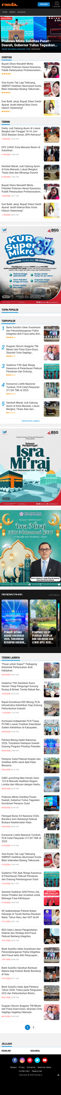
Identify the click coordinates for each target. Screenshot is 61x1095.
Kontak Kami (24, 1071)
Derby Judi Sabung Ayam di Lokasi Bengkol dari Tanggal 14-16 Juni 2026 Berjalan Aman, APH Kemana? (21, 131)
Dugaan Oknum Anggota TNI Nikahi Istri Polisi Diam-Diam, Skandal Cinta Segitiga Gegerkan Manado (22, 349)
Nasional (21, 12)
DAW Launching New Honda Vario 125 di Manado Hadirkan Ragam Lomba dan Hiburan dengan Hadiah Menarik (21, 781)
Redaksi (13, 1067)
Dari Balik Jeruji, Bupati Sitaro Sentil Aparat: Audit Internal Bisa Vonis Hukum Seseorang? (21, 105)
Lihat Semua (54, 595)
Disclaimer (31, 1067)
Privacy (22, 1067)
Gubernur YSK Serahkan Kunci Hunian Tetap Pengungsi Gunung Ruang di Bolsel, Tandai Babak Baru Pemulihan (21, 686)
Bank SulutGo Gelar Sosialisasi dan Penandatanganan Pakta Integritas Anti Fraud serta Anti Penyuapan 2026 (23, 331)
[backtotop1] (58, 1075)
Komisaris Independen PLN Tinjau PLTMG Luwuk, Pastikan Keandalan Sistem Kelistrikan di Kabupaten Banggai (21, 724)
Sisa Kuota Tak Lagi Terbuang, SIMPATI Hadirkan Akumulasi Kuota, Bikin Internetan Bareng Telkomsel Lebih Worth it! (22, 86)
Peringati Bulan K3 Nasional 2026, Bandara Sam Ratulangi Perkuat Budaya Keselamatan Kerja (20, 819)
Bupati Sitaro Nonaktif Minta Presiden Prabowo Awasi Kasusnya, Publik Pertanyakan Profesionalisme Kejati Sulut (22, 67)
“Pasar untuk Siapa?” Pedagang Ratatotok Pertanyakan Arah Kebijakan (19, 667)
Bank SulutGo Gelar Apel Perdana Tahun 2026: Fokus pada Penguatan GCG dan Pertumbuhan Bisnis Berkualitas (22, 990)
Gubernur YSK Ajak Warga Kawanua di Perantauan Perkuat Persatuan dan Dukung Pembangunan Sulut (24, 368)
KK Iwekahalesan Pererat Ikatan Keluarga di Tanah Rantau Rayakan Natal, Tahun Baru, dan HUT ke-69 (21, 914)
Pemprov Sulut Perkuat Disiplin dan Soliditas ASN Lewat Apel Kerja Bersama (42, 637)
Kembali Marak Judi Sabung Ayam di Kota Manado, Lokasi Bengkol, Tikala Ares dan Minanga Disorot (21, 169)
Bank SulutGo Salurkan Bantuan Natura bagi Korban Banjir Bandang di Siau (21, 971)
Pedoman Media (44, 1067)
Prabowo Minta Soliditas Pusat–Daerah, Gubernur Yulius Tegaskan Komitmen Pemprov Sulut (28, 45)
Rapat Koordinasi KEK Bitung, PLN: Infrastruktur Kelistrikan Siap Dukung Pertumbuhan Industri (22, 705)
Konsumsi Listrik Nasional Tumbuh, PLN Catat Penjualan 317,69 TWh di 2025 (23, 387)
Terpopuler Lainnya (30, 421)
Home (4, 12)
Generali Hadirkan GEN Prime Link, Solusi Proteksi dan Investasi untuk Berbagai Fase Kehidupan (21, 895)
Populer (44, 4)
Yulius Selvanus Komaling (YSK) (16, 49)
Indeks (12, 12)
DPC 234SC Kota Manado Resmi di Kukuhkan (21, 149)
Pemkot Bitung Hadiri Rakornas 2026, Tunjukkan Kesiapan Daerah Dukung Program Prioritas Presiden (14, 637)
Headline (6, 1050)
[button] (49, 18)
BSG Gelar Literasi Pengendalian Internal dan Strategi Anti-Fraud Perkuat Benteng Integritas (19, 933)
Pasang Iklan (37, 1071)
